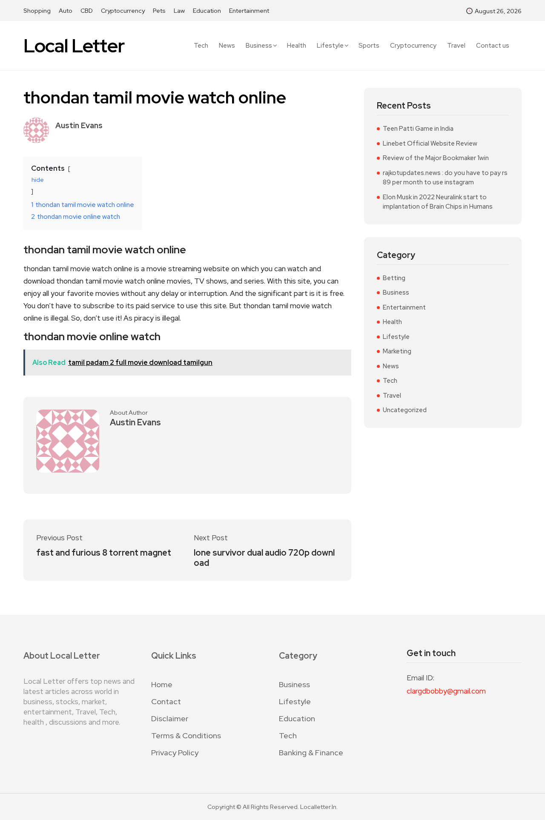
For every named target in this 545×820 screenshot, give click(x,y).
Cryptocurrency (123, 10)
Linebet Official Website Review (430, 143)
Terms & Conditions (186, 735)
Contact (166, 701)
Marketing (397, 351)
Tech (201, 46)
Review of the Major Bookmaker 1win (436, 158)
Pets (159, 10)
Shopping (37, 10)
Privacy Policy (174, 752)
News (227, 46)
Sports (369, 46)
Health (296, 46)
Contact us (492, 46)
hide (38, 179)
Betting (394, 278)
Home (161, 684)
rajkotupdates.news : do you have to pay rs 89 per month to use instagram (445, 178)
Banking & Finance (311, 752)
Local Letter (73, 45)
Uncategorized (405, 410)
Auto (65, 10)
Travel (456, 46)
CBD (86, 10)
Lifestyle (330, 45)
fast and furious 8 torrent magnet (103, 553)
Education (207, 10)
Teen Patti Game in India (418, 128)
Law (179, 10)
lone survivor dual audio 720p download (264, 558)
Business (259, 45)
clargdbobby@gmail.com (446, 691)
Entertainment (249, 10)
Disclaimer (169, 718)
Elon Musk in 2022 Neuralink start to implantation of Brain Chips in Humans (438, 202)
